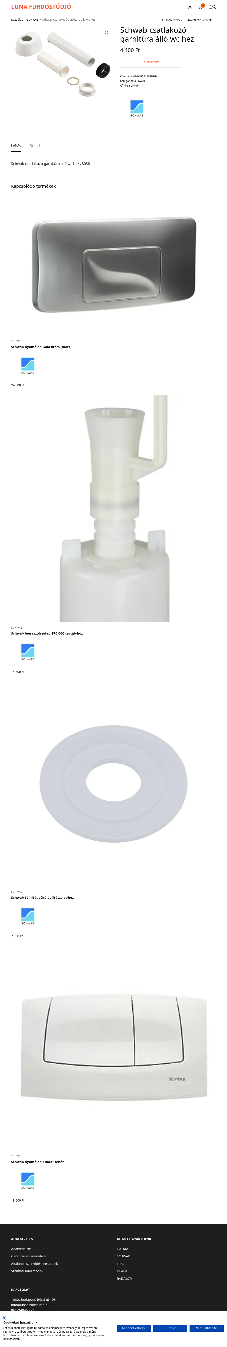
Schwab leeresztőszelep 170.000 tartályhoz (47, 633)
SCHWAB (33, 19)
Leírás (16, 146)
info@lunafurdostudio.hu (30, 1304)
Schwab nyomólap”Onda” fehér (37, 1161)
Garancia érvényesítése (28, 1256)
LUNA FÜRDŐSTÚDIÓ (41, 7)
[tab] (16, 147)
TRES (120, 1263)
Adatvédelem (21, 1248)
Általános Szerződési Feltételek (34, 1263)
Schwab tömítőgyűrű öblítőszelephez (42, 897)
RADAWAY (124, 1278)
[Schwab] (136, 108)
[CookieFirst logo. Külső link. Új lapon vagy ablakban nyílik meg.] (5, 1318)
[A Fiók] (190, 6)
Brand (35, 146)
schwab (134, 85)
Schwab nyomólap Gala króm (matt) (41, 346)
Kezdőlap (17, 19)
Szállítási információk (27, 1271)
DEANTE (123, 1271)
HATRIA (122, 1248)
